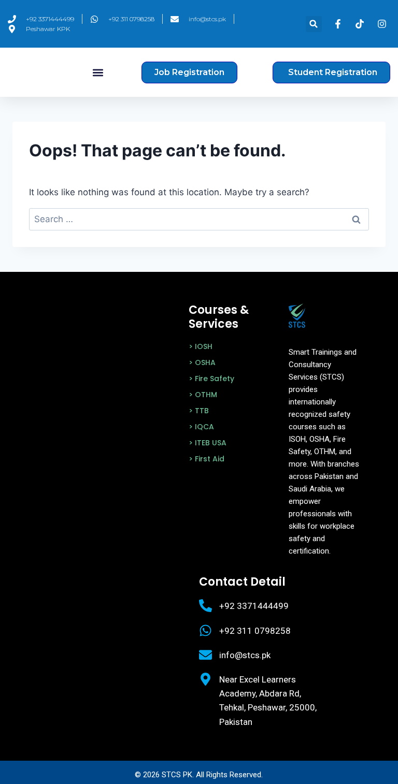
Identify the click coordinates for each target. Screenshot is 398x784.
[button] (314, 24)
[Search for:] (199, 219)
